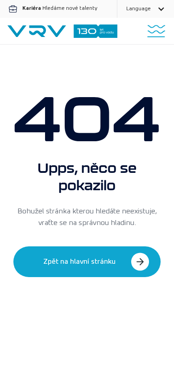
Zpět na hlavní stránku (79, 261)
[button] (145, 9)
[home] (62, 31)
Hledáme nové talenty (59, 8)
